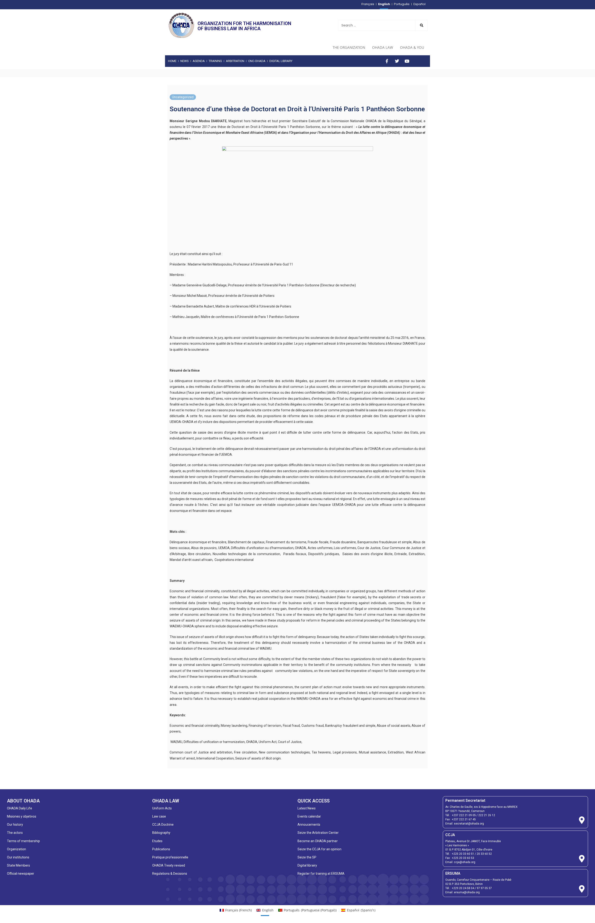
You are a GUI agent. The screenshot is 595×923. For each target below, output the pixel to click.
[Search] (421, 25)
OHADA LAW (382, 47)
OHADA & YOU (412, 47)
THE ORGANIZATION (349, 47)
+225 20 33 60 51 (463, 853)
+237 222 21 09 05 (464, 815)
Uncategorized (183, 97)
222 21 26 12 (486, 815)
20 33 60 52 (484, 853)
